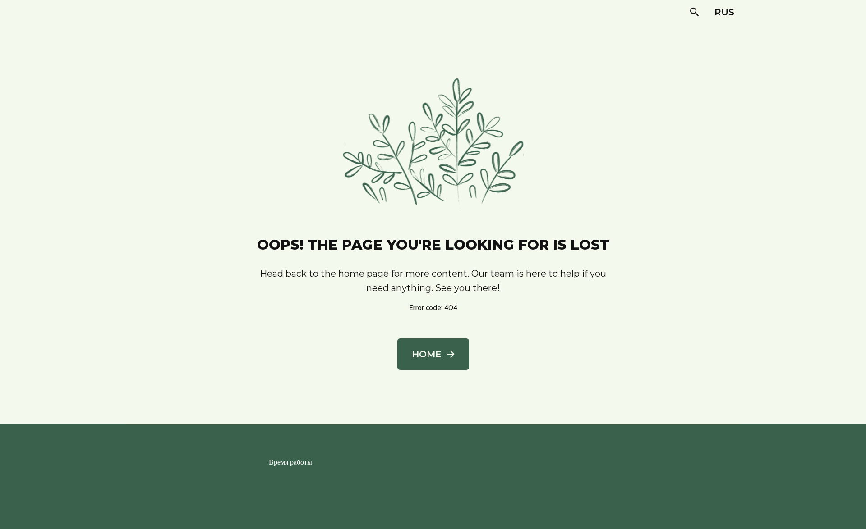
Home (427, 354)
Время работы (290, 462)
